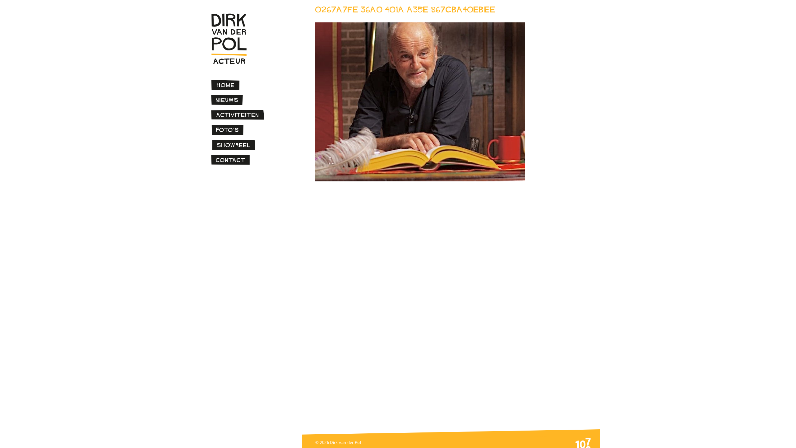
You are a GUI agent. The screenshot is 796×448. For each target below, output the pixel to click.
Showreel (233, 145)
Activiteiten (237, 115)
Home (226, 85)
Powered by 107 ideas (583, 442)
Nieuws (227, 100)
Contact (230, 160)
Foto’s (227, 130)
